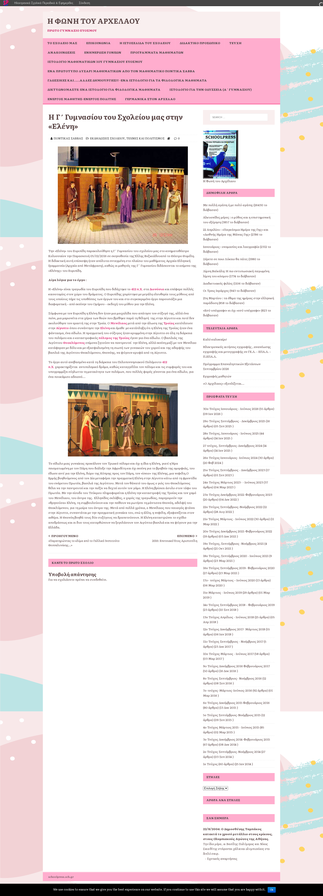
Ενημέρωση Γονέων (102, 52)
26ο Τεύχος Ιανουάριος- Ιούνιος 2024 (230, 457)
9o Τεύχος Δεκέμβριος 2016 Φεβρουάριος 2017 (236, 666)
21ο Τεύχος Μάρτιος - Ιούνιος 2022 (228, 519)
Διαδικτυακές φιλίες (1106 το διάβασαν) (231, 283)
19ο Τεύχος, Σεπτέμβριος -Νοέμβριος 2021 (233, 543)
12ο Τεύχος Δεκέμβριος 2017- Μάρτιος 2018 (234, 629)
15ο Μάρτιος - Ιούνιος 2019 (222, 592)
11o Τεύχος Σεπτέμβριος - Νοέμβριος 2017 (233, 641)
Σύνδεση (84, 3)
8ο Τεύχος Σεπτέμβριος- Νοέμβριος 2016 (232, 678)
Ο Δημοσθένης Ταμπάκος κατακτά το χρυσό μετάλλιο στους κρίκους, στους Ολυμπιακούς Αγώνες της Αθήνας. (237, 834)
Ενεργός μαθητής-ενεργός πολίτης (81, 99)
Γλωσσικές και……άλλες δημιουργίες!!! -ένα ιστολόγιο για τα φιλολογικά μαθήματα (127, 80)
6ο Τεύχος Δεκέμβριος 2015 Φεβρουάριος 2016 (236, 702)
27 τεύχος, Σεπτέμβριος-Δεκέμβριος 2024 (232, 445)
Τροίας (168, 323)
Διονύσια (157, 289)
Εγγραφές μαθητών (217, 376)
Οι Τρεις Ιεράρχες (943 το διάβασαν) (229, 290)
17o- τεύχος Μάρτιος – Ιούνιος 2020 (229, 580)
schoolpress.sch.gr (61, 877)
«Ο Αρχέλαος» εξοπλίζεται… (223, 383)
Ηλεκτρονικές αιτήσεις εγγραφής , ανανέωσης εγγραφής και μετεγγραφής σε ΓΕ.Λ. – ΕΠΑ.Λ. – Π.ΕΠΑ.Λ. (237, 351)
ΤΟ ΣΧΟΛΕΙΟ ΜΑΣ (62, 43)
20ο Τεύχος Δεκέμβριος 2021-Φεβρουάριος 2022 (237, 531)
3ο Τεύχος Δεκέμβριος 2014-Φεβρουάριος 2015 (236, 739)
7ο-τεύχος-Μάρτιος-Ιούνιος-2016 (227, 690)
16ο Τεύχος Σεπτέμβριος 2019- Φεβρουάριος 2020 (239, 568)
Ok (271, 889)
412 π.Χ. (137, 289)
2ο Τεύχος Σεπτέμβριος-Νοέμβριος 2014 (232, 751)
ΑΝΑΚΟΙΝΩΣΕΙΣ (61, 52)
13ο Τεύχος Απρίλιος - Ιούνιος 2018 (228, 617)
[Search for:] (239, 117)
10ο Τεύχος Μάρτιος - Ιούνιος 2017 (228, 653)
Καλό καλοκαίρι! (215, 339)
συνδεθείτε (98, 579)
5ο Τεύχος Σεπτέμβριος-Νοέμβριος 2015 (232, 715)
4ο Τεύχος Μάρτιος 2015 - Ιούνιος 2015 (231, 727)
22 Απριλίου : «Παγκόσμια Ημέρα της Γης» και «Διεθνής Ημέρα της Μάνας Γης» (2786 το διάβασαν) (235, 234)
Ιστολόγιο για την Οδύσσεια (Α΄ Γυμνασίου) (210, 89)
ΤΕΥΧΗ (235, 43)
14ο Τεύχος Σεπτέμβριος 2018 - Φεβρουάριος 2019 (239, 604)
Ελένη (105, 328)
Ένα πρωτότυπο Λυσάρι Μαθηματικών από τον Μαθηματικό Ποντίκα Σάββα (121, 71)
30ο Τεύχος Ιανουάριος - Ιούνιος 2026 (231, 408)
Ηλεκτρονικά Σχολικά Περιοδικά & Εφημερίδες (43, 3)
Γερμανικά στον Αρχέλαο (150, 99)
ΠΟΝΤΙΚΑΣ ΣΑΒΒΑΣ (68, 138)
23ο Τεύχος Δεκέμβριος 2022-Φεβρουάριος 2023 (237, 494)
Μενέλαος (119, 323)
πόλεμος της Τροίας (114, 337)
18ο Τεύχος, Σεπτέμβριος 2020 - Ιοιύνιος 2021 (236, 555)
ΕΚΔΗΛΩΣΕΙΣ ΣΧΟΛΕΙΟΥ (107, 138)
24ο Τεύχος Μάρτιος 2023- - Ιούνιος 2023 (233, 482)
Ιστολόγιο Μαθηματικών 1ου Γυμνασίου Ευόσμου (95, 61)
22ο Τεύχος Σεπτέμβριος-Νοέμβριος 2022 (232, 507)
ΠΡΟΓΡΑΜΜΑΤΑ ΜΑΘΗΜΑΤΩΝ (156, 52)
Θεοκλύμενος (74, 342)
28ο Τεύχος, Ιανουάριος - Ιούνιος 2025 (231, 433)
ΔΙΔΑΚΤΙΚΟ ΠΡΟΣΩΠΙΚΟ (200, 43)
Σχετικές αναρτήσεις (222, 858)
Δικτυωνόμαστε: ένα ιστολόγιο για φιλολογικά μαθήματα (103, 89)
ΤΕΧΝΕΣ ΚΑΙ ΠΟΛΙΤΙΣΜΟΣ (145, 138)
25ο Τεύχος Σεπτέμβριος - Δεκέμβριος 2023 (234, 470)
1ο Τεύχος (210, 764)
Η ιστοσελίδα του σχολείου (145, 43)
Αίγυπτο (62, 328)
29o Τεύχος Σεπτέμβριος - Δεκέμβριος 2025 (234, 421)
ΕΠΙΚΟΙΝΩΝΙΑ (98, 43)
